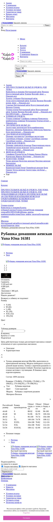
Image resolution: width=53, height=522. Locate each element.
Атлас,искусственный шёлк (17, 101)
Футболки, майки (13, 150)
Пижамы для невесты (15, 136)
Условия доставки (13, 496)
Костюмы (27, 156)
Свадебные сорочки (39, 139)
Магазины (10, 489)
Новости (34, 54)
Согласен (26, 518)
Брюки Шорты (41, 154)
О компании (25, 54)
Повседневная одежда (41, 145)
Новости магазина (29, 466)
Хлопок (28, 94)
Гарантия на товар (13, 498)
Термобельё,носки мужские (17, 148)
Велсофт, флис (38, 94)
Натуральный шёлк (33, 92)
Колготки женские (27, 161)
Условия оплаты (12, 493)
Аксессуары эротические (16, 127)
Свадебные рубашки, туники (18, 139)
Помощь (4, 481)
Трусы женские (19, 170)
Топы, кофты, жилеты (29, 214)
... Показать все (23, 103)
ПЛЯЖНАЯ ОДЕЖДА (16, 194)
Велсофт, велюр (31, 112)
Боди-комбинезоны (35, 127)
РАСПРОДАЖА (12, 114)
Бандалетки (11, 163)
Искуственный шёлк (26, 223)
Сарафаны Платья (13, 154)
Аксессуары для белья (35, 170)
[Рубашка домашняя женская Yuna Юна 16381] (21, 244)
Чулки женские (12, 161)
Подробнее (26, 513)
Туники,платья (12, 110)
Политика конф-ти (14, 502)
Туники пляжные (13, 118)
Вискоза (45, 92)
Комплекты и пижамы (15, 92)
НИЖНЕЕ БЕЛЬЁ (17, 199)
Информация (6, 478)
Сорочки (9, 105)
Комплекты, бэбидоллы (33, 130)
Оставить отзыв (12, 500)
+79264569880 (7, 23)
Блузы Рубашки (28, 154)
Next (8, 255)
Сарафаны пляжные (29, 118)
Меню (22, 39)
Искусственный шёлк (15, 94)
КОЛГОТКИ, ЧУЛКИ (18, 201)
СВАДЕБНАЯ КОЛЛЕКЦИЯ (16, 196)
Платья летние (43, 121)
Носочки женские (42, 161)
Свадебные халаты (14, 141)
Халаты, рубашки (13, 98)
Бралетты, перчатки (14, 130)
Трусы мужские (36, 148)
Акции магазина (10, 466)
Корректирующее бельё (16, 168)
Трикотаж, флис (13, 225)
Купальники (31, 121)
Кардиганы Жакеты (14, 156)
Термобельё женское (34, 168)
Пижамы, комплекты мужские (18, 145)
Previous (9, 253)
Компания (5, 476)
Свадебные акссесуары (34, 136)
